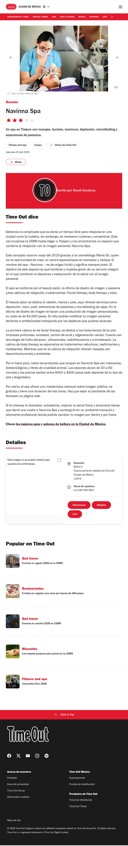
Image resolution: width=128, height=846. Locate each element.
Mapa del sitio (14, 821)
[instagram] (37, 756)
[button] (59, 460)
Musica (81, 17)
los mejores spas (28, 424)
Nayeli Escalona (84, 191)
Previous (11, 57)
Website (101, 505)
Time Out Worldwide (80, 800)
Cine (54, 17)
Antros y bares (40, 17)
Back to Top (67, 715)
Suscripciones (77, 778)
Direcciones (79, 505)
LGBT (105, 17)
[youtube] (28, 756)
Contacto (12, 778)
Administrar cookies (18, 797)
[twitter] (18, 756)
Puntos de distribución (82, 784)
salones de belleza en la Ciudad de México (74, 424)
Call (75, 514)
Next (117, 57)
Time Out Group (16, 791)
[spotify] (46, 756)
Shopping (94, 17)
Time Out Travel (78, 806)
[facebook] (9, 756)
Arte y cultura (67, 17)
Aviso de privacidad (18, 784)
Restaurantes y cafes (18, 17)
